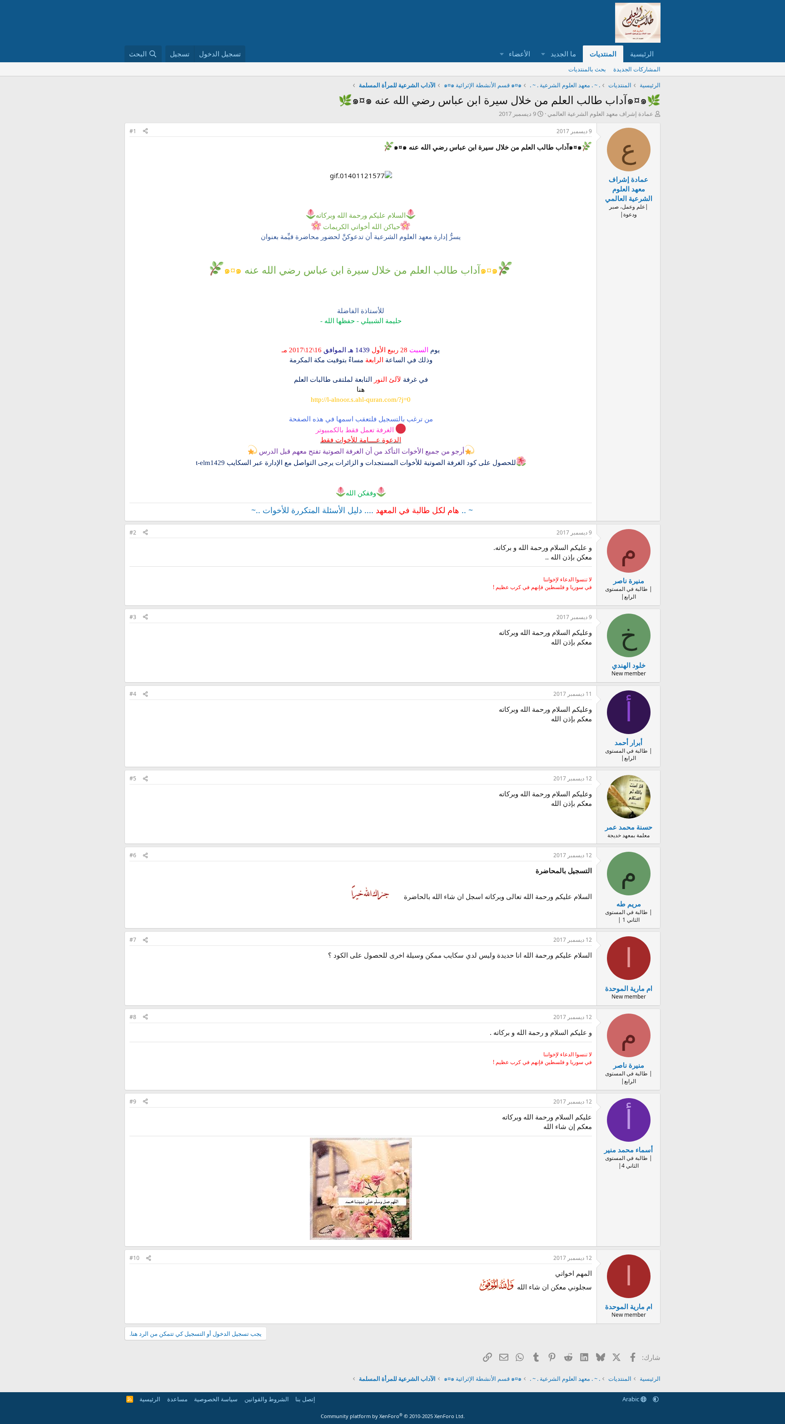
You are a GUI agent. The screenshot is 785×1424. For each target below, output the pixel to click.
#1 (132, 131)
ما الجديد (563, 53)
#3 (132, 617)
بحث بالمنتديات (587, 69)
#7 (132, 940)
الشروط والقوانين (266, 1399)
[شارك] (145, 131)
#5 (132, 778)
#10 (134, 1258)
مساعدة (177, 1399)
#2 (132, 532)
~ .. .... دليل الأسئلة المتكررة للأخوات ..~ (361, 510)
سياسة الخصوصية (216, 1399)
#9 (132, 1101)
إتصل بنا (305, 1399)
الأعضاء (519, 53)
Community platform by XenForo (393, 1416)
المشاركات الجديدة (637, 69)
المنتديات (603, 53)
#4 (132, 694)
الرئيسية (642, 53)
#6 (132, 855)
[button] (543, 53)
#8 (132, 1017)
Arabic (631, 1399)
